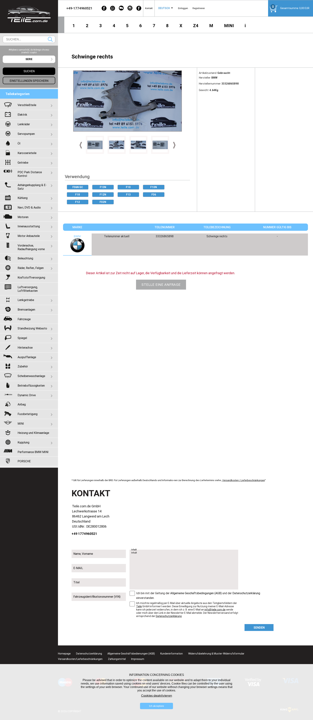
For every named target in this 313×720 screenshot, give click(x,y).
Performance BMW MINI (33, 452)
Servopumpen (26, 134)
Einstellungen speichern (29, 81)
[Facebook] (104, 8)
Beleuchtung (25, 258)
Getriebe (23, 162)
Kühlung (23, 198)
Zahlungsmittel (117, 659)
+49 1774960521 (84, 534)
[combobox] (164, 8)
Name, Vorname (83, 553)
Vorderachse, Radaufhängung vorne (31, 247)
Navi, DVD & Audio (29, 207)
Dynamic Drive (27, 395)
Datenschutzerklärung (246, 593)
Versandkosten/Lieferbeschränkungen (80, 659)
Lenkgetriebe (26, 300)
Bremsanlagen (26, 309)
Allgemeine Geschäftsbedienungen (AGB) (131, 653)
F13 (128, 194)
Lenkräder (24, 124)
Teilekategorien (17, 94)
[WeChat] (121, 8)
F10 (128, 187)
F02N (103, 202)
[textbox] (29, 59)
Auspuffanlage (27, 357)
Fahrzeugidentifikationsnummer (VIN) (96, 596)
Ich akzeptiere (156, 706)
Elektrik (22, 114)
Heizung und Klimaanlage (33, 433)
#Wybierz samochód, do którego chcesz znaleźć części (29, 51)
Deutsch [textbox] (164, 8)
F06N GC (77, 187)
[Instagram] (130, 8)
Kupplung (23, 442)
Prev (81, 145)
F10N (153, 187)
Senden (259, 627)
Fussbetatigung (27, 414)
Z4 (195, 25)
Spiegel (22, 338)
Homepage (64, 653)
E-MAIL (78, 568)
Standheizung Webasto (32, 328)
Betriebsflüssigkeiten (31, 385)
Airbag (22, 404)
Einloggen (183, 8)
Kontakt (149, 8)
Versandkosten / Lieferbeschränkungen (243, 480)
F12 (77, 202)
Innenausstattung (29, 226)
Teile (139, 606)
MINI (229, 25)
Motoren (23, 217)
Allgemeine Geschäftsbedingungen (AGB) (196, 593)
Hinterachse (25, 347)
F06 (153, 194)
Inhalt (134, 549)
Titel (76, 582)
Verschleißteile (27, 105)
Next (174, 145)
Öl (19, 143)
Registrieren (199, 8)
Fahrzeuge (24, 319)
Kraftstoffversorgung (31, 277)
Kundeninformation (171, 653)
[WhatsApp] (112, 8)
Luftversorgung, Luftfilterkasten (28, 288)
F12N (103, 194)
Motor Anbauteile (29, 236)
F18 (77, 194)
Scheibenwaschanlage (31, 376)
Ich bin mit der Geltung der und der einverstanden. (198, 595)
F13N (103, 187)
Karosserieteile (27, 153)
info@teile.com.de (215, 609)
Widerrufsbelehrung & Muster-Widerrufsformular (216, 653)
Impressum (137, 659)
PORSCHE (24, 461)
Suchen (50, 39)
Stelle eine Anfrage (161, 284)
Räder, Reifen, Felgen (31, 268)
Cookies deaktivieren (156, 695)
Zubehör (23, 366)
